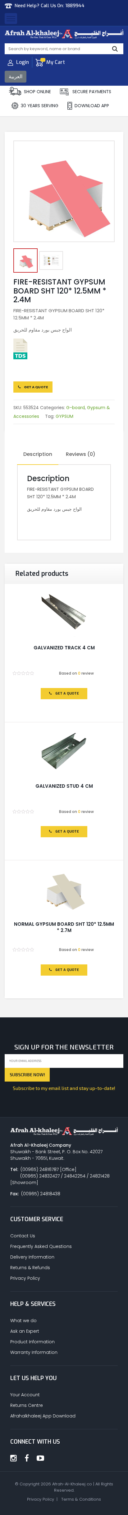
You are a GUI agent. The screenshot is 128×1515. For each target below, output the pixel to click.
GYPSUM (64, 416)
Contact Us (22, 1236)
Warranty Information (33, 1352)
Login (22, 62)
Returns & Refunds (30, 1267)
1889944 (75, 5)
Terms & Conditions (81, 1499)
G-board (75, 407)
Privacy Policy (25, 1278)
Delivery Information (32, 1257)
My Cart (55, 62)
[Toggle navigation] (11, 18)
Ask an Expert (24, 1331)
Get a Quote (35, 387)
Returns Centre (26, 1405)
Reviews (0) (80, 454)
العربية (15, 76)
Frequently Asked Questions (41, 1246)
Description (37, 454)
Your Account (25, 1395)
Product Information (32, 1342)
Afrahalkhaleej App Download (42, 1416)
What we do (23, 1320)
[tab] (37, 454)
